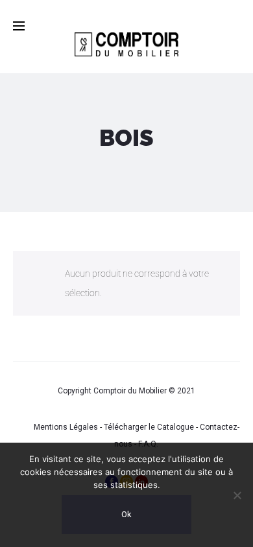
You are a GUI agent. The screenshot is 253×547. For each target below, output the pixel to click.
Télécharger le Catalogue (149, 427)
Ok (126, 514)
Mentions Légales (66, 427)
